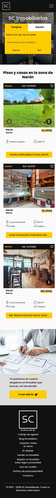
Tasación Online (28, 443)
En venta (28, 446)
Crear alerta (25, 394)
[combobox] (28, 42)
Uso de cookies (28, 466)
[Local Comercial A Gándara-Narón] (29, 188)
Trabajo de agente (28, 434)
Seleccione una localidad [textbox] (21, 42)
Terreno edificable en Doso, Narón (29, 154)
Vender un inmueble (28, 455)
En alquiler (28, 450)
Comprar (16, 27)
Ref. (40, 50)
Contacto (28, 475)
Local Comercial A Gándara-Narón (29, 235)
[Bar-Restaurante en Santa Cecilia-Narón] (29, 268)
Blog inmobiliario (28, 438)
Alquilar (39, 27)
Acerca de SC (28, 430)
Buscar (16, 50)
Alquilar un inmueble (28, 459)
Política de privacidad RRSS (28, 471)
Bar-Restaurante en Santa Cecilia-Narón (30, 315)
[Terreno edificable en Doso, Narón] (29, 108)
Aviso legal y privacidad (28, 462)
